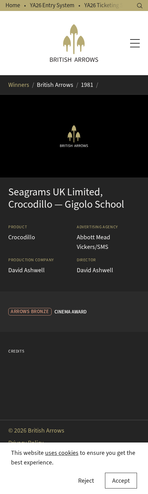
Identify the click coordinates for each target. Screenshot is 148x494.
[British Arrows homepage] (74, 43)
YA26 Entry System (52, 5)
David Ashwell (26, 270)
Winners (18, 85)
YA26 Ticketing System (111, 5)
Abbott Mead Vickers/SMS (93, 242)
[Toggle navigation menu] (135, 43)
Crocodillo (21, 237)
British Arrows (55, 85)
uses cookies (61, 453)
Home (13, 5)
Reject (86, 480)
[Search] (139, 5)
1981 (87, 85)
